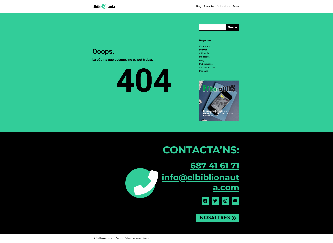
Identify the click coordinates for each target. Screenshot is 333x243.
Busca (232, 27)
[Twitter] (215, 201)
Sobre (236, 6)
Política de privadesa (133, 238)
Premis (203, 50)
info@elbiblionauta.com (200, 182)
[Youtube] (235, 201)
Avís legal (119, 238)
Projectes (209, 6)
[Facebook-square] (205, 201)
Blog (198, 6)
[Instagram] (225, 201)
